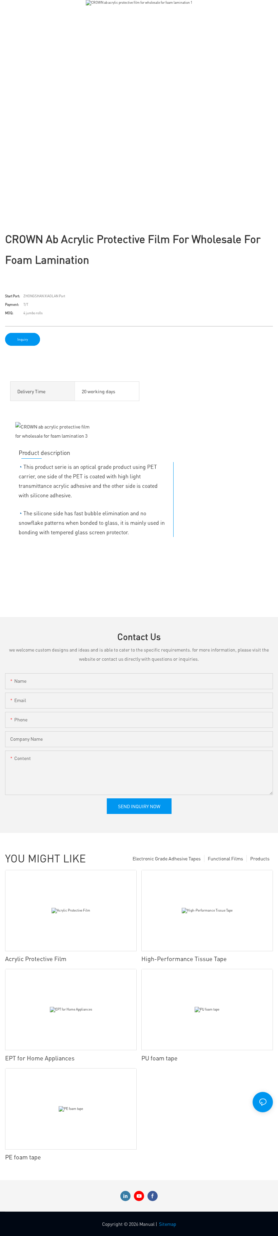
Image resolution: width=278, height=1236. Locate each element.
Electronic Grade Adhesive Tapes (167, 858)
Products (260, 858)
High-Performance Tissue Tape (184, 958)
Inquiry (22, 339)
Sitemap (167, 1224)
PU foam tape (159, 1058)
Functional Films (225, 858)
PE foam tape (23, 1157)
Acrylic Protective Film (35, 958)
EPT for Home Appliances (40, 1058)
